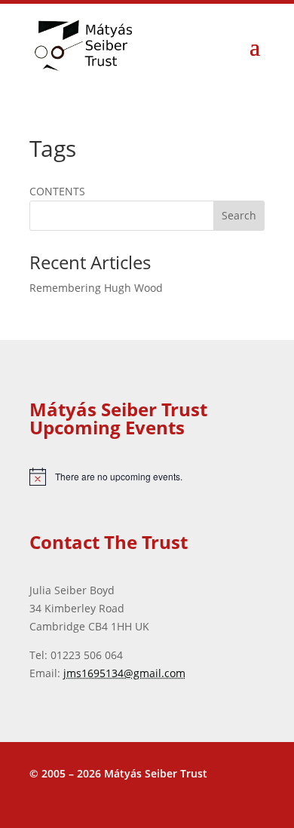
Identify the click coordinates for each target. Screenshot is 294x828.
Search (239, 215)
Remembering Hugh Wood (96, 288)
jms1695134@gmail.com (124, 673)
